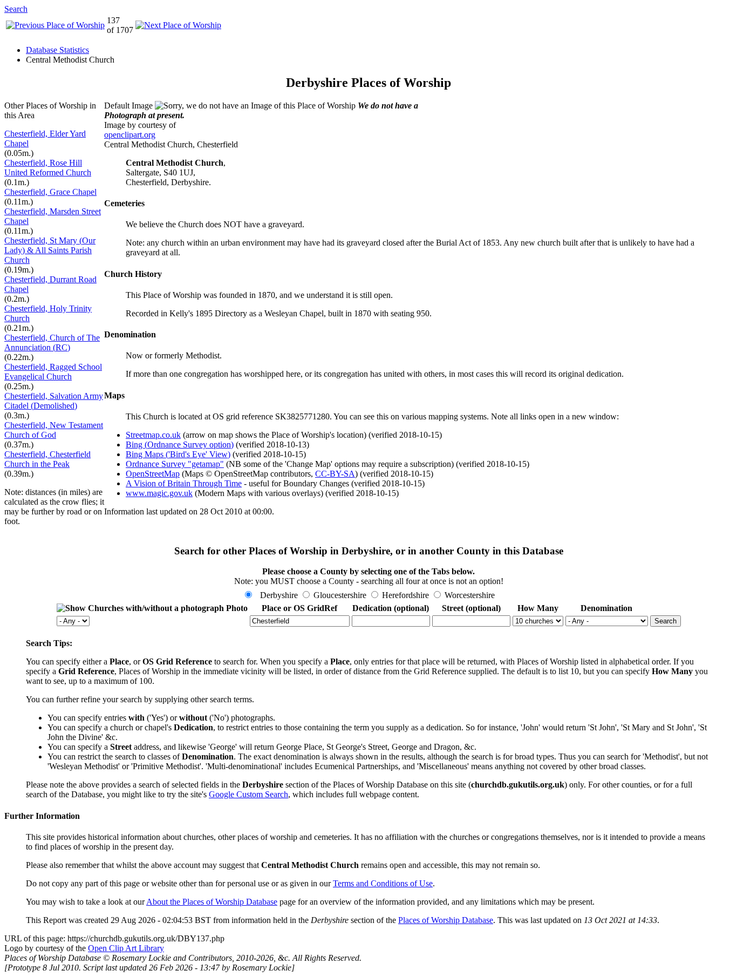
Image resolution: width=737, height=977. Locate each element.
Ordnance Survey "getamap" (175, 464)
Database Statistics (57, 50)
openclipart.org (129, 134)
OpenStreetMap (153, 473)
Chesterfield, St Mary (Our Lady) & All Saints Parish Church (49, 250)
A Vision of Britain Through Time (184, 483)
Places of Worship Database (445, 920)
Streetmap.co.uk (153, 434)
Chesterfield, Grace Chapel (50, 191)
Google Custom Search (248, 794)
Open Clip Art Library (126, 948)
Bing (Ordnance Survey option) (180, 444)
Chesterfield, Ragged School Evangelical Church (53, 371)
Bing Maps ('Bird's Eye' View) (178, 454)
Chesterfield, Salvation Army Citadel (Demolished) (53, 400)
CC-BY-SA (335, 473)
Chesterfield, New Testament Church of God (53, 429)
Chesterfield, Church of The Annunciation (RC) (52, 342)
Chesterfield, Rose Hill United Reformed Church (47, 167)
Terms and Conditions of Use (383, 883)
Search (16, 8)
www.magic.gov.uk (159, 493)
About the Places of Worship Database (211, 901)
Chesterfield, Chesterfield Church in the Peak (47, 459)
